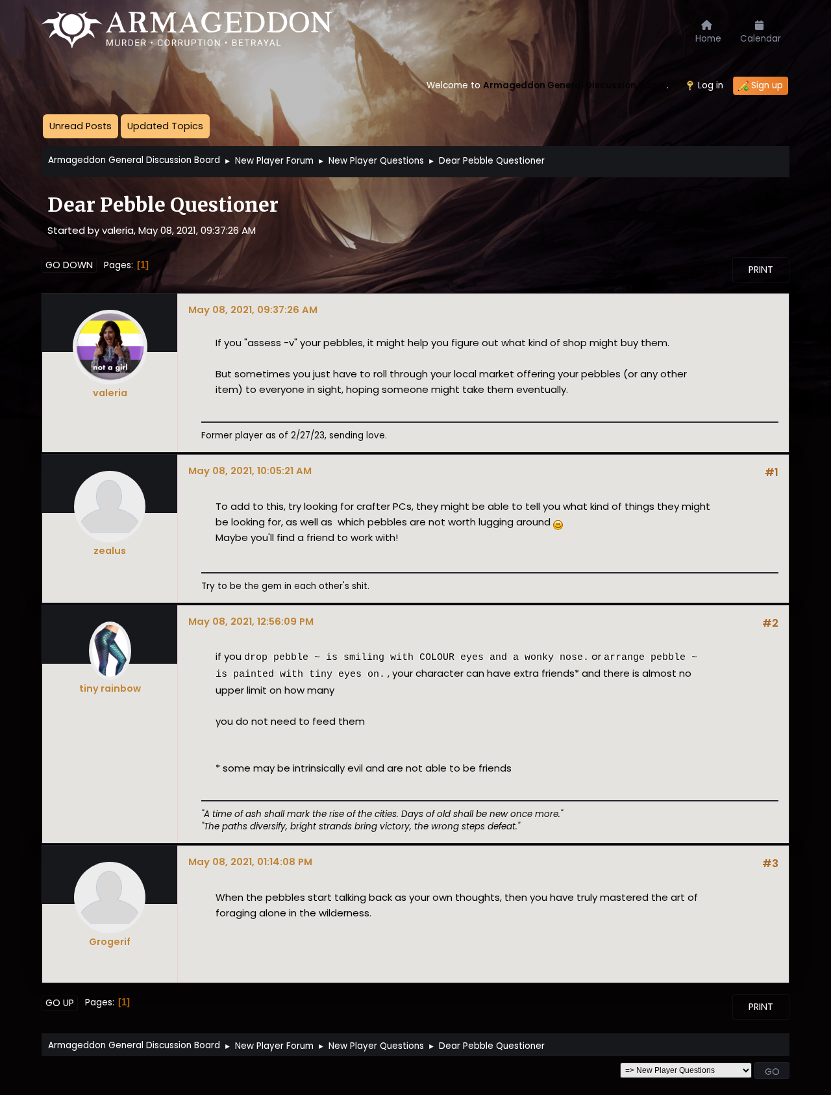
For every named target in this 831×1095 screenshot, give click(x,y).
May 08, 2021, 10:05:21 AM (250, 470)
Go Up (59, 1002)
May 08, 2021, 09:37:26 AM (252, 309)
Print (761, 269)
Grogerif (109, 941)
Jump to (597, 1070)
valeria (110, 392)
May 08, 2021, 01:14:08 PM (250, 861)
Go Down (69, 264)
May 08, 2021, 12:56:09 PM (251, 621)
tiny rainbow (110, 688)
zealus (109, 550)
